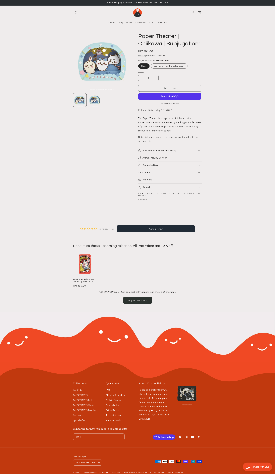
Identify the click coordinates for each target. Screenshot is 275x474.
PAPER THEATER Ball (82, 400)
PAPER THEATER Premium (85, 410)
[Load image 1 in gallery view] (80, 100)
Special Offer (79, 420)
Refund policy (116, 472)
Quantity (142, 72)
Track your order (114, 420)
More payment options (170, 103)
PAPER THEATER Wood (83, 405)
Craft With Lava (86, 472)
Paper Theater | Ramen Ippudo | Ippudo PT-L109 (84, 280)
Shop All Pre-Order (137, 300)
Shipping (142, 56)
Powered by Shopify (100, 472)
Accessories (78, 415)
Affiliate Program (113, 400)
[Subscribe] (121, 436)
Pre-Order (78, 390)
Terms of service (144, 472)
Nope (144, 66)
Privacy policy (129, 472)
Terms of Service (113, 415)
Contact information (175, 472)
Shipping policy (160, 472)
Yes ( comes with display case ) (169, 66)
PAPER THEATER (80, 395)
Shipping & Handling (115, 395)
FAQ (108, 390)
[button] (76, 13)
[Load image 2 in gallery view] (94, 100)
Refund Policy (112, 410)
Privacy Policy (112, 405)
